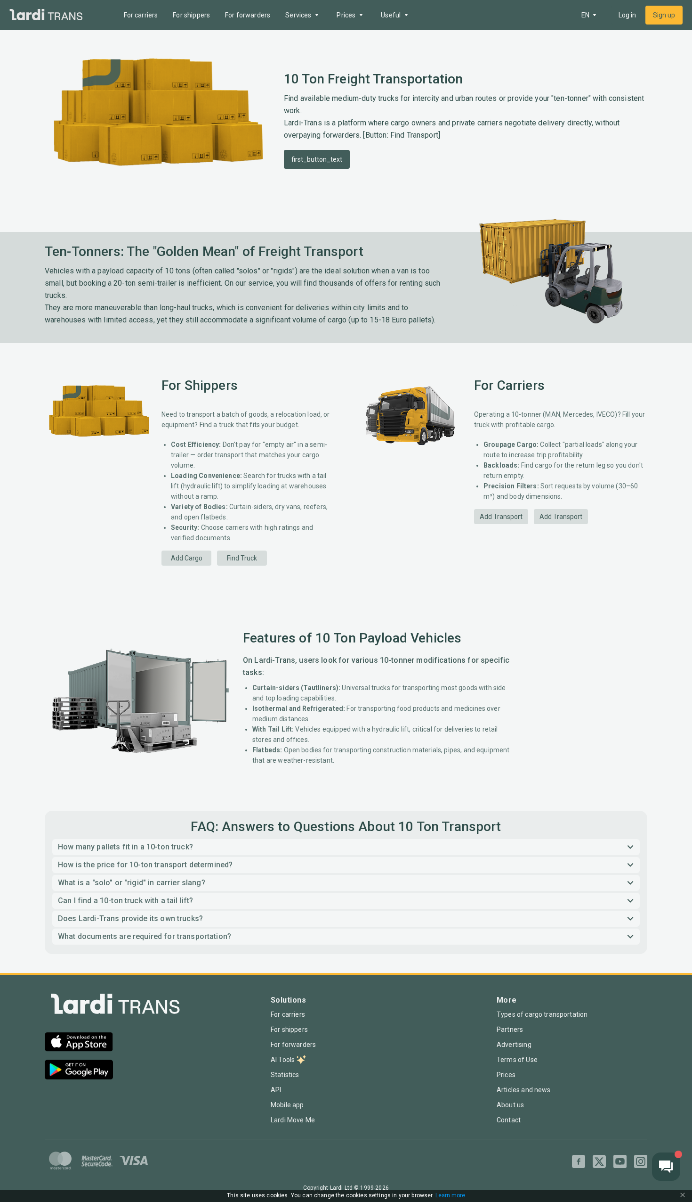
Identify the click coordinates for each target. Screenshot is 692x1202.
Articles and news (524, 1090)
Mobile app (287, 1105)
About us (510, 1105)
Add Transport (501, 516)
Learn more (450, 1196)
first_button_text (316, 159)
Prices (506, 1075)
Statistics (285, 1075)
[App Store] (79, 1043)
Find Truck (242, 558)
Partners (510, 1029)
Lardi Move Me (293, 1120)
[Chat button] (666, 1167)
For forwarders (247, 15)
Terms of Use (517, 1059)
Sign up (664, 15)
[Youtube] (620, 1161)
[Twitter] (599, 1161)
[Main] (46, 15)
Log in (627, 15)
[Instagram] (640, 1161)
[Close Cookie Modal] (682, 1196)
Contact (509, 1120)
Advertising (514, 1044)
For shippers (191, 15)
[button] (346, 847)
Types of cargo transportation (542, 1014)
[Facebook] (578, 1161)
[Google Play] (79, 1071)
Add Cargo (186, 558)
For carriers (141, 15)
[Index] (115, 1006)
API (276, 1090)
